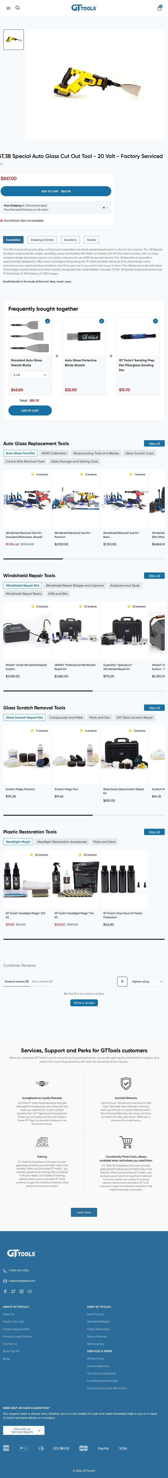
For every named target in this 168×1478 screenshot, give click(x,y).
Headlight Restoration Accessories (62, 842)
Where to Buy (95, 1358)
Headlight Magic (18, 842)
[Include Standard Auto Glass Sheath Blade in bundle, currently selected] (47, 321)
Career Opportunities (16, 1329)
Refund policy (95, 1343)
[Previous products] (7, 506)
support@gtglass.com (21, 1280)
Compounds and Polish (66, 717)
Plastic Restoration (98, 1329)
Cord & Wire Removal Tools (25, 461)
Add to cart (30, 410)
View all (154, 443)
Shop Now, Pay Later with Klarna (107, 1388)
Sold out (75, 902)
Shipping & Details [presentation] (42, 239)
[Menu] (8, 8)
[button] (33, 474)
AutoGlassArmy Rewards (102, 1380)
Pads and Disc (100, 717)
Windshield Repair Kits (22, 585)
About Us (9, 1314)
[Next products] (160, 506)
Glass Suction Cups (140, 453)
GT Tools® (89, 1470)
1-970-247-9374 (19, 1270)
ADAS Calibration (54, 453)
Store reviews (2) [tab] (42, 981)
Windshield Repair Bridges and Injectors (75, 585)
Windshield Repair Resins (24, 594)
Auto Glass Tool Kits (20, 453)
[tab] (13, 239)
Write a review (84, 1003)
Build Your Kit (11, 1351)
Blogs (6, 1358)
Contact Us (10, 1343)
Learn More (84, 1212)
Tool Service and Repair (101, 1373)
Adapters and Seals (125, 585)
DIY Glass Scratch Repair (135, 717)
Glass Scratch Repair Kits (24, 717)
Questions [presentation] (70, 239)
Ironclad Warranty (98, 1366)
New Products (95, 1314)
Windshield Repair (98, 1321)
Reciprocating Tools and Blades (96, 453)
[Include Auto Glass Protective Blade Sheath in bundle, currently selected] (101, 321)
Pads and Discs (104, 842)
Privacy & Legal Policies (17, 1336)
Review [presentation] (91, 239)
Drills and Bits (58, 594)
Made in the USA (13, 1321)
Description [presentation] (13, 239)
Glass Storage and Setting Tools (74, 461)
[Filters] (122, 981)
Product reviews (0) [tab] (17, 981)
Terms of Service (97, 1336)
